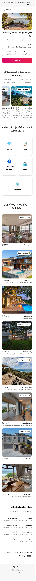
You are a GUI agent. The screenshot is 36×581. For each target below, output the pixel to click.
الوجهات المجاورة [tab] (27, 512)
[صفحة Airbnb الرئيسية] (31, 10)
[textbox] (25, 54)
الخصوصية (20, 572)
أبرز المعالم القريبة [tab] (15, 512)
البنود (13, 572)
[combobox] (17, 47)
